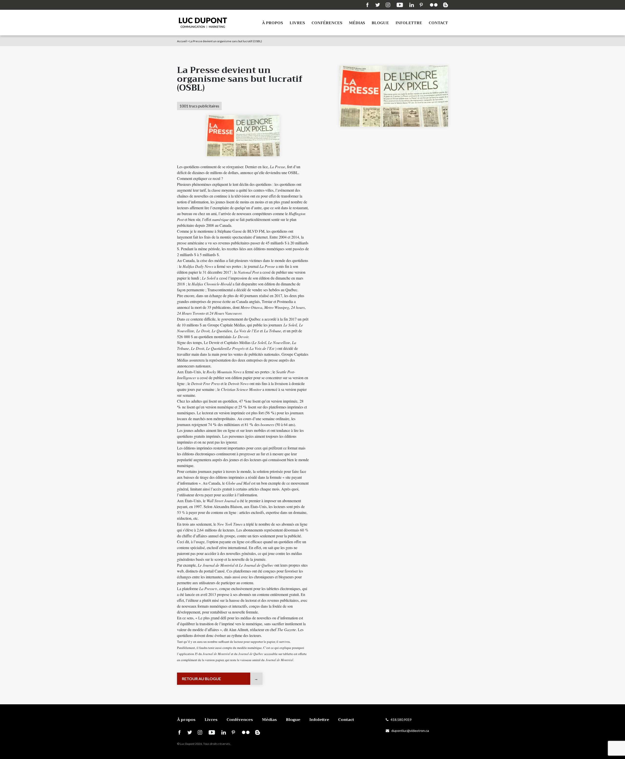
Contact (438, 23)
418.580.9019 (400, 719)
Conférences (327, 23)
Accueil (182, 41)
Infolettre (409, 23)
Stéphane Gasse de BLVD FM (240, 231)
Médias (357, 23)
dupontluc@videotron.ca (409, 730)
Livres (297, 23)
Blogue (380, 23)
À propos (272, 23)
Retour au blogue (201, 678)
